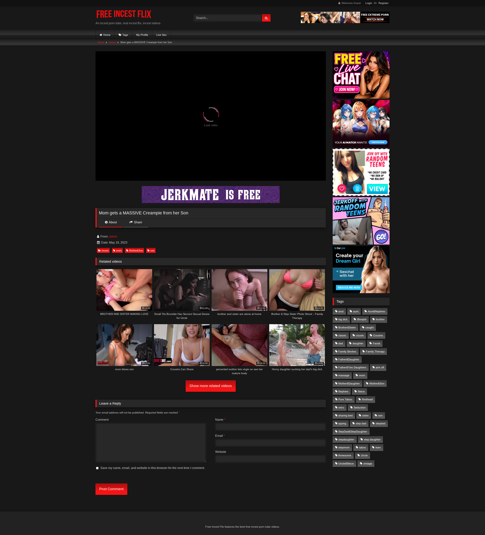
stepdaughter (346, 439)
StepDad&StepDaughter (352, 431)
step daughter (372, 439)
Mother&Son (136, 250)
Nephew (343, 391)
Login (368, 3)
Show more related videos (210, 386)
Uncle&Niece (346, 463)
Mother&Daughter (349, 383)
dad (340, 343)
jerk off (380, 367)
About (112, 222)
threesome (344, 455)
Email (220, 435)
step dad (361, 423)
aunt (355, 311)
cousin (360, 335)
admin (113, 236)
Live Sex (161, 34)
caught (369, 327)
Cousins (378, 335)
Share (137, 222)
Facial (376, 343)
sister (365, 415)
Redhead (367, 399)
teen (378, 447)
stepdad (380, 423)
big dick (342, 319)
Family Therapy (375, 351)
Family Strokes (347, 351)
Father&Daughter (348, 359)
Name (220, 419)
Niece (361, 391)
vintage (367, 463)
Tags (125, 34)
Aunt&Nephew (376, 311)
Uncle (364, 455)
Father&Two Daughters (352, 367)
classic (342, 335)
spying (342, 423)
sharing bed (345, 415)
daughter (358, 343)
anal (340, 311)
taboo (362, 447)
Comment (102, 419)
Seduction (360, 407)
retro (341, 407)
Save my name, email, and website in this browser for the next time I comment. (152, 468)
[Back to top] (473, 523)
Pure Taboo (345, 399)
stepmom (344, 447)
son (152, 250)
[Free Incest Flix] (123, 15)
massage (343, 375)
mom (119, 250)
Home (106, 34)
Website (220, 451)
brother (380, 319)
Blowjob (361, 319)
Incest (112, 42)
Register (384, 3)
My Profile (142, 34)
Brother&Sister (347, 327)
